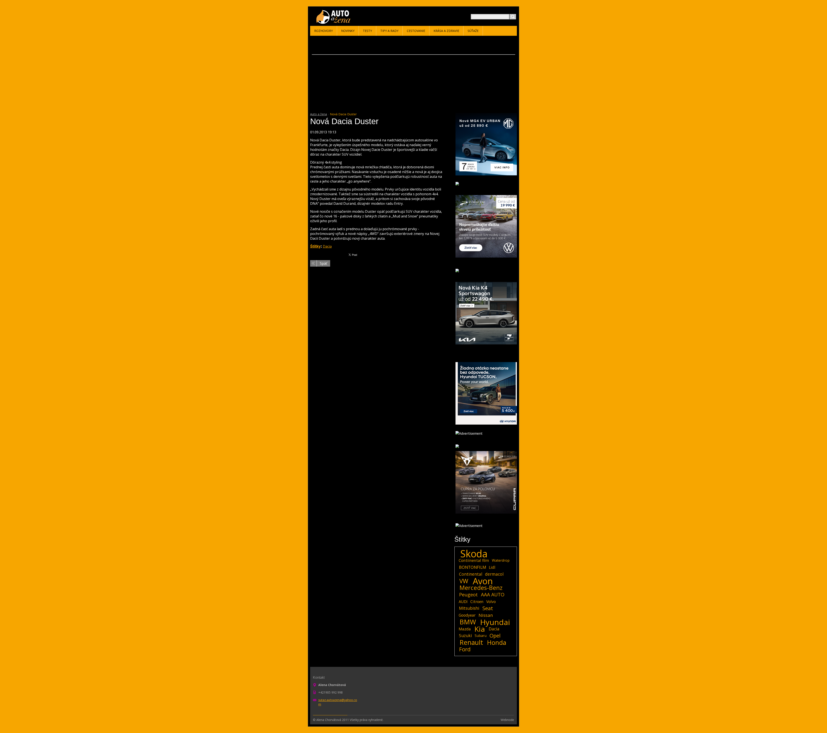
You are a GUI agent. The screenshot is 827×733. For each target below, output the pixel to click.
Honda (496, 642)
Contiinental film (474, 560)
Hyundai (495, 622)
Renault (471, 642)
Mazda (465, 628)
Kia (479, 629)
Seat (487, 608)
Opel (495, 635)
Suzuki (465, 635)
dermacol (494, 574)
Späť (323, 263)
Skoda (474, 553)
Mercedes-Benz (480, 588)
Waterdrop (501, 560)
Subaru (481, 635)
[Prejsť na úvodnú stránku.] (334, 22)
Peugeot (468, 594)
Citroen (476, 601)
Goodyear (467, 615)
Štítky (315, 246)
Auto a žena (318, 114)
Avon (483, 581)
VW (463, 581)
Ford (465, 649)
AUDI (463, 601)
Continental (470, 574)
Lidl (492, 567)
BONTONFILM (472, 567)
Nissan (486, 615)
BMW (468, 622)
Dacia (327, 246)
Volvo (491, 601)
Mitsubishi (469, 608)
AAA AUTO (492, 594)
